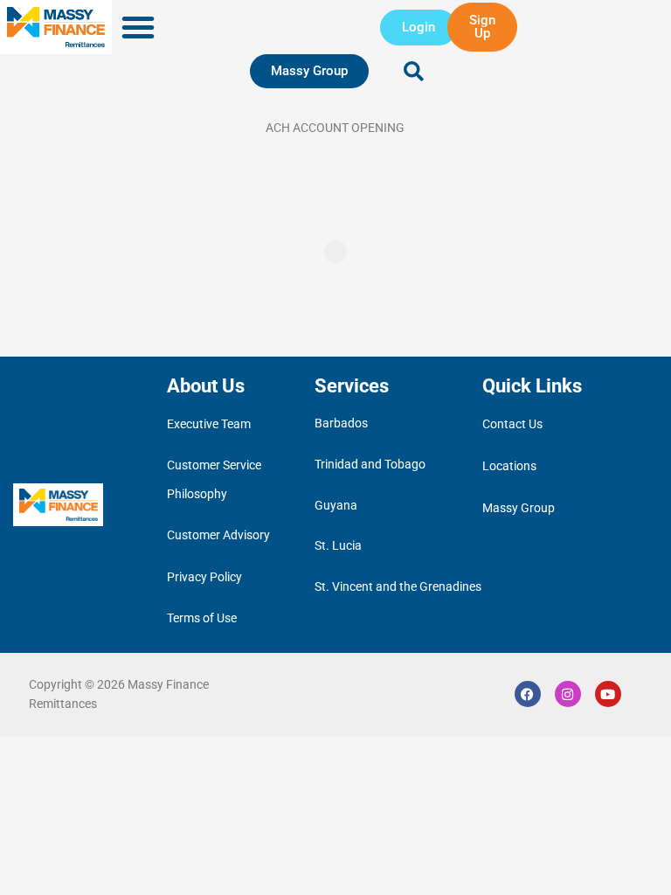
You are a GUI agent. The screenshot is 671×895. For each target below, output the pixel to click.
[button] (138, 27)
